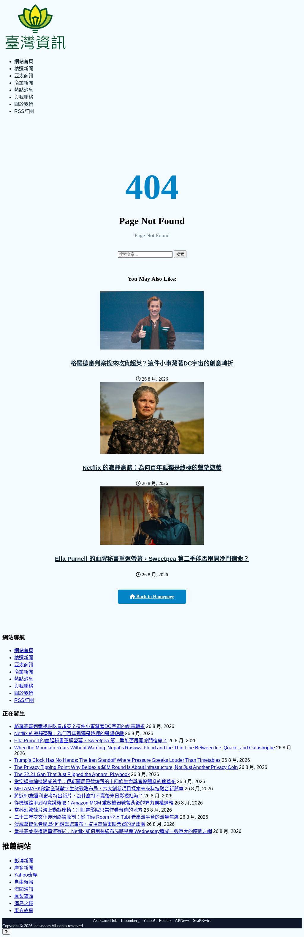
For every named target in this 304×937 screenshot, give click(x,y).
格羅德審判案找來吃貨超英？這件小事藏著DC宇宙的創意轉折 (152, 363)
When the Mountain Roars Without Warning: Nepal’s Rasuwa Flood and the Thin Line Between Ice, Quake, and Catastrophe (144, 747)
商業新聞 (23, 82)
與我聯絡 (23, 97)
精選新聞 (23, 68)
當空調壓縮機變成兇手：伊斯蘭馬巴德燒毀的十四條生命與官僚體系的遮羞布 (95, 781)
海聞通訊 (23, 889)
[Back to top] (6, 931)
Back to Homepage (154, 596)
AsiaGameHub (105, 920)
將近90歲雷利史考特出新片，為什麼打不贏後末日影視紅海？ (78, 795)
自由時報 (23, 882)
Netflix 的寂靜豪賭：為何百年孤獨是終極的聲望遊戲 (152, 467)
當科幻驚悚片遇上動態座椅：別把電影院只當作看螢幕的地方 (78, 810)
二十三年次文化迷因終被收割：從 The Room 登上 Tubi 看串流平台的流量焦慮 (96, 817)
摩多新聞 (23, 867)
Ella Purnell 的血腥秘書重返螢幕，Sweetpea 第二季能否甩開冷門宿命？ (152, 559)
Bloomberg (130, 920)
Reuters (165, 920)
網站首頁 (23, 61)
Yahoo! (149, 920)
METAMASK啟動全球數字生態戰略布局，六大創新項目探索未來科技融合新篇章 (98, 788)
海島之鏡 (23, 903)
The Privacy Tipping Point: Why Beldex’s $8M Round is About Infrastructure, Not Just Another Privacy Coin (126, 767)
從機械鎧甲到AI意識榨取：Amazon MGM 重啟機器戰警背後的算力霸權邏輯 (93, 802)
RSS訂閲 (24, 111)
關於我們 (23, 104)
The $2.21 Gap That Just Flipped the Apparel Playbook (72, 774)
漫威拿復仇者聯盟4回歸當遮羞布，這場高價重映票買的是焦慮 (79, 824)
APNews (182, 920)
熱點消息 (23, 89)
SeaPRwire (202, 920)
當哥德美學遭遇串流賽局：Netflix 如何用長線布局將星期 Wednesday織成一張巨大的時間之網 (113, 831)
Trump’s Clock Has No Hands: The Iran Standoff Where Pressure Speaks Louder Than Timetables (117, 760)
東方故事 (23, 910)
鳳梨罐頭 (23, 896)
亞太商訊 (23, 75)
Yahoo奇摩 (25, 874)
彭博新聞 (23, 860)
